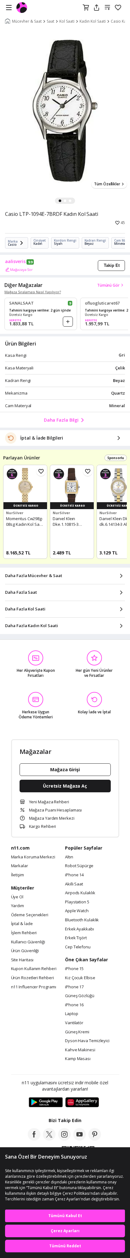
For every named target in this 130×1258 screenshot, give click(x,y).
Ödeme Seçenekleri (29, 915)
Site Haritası (22, 960)
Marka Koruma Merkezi (33, 857)
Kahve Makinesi (80, 1050)
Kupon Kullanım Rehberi (33, 968)
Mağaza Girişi (65, 769)
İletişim (17, 875)
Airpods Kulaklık (80, 893)
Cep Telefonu (78, 947)
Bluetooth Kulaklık (82, 920)
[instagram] (64, 1138)
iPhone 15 (74, 968)
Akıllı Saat (74, 884)
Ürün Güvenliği (25, 950)
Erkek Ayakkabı (79, 929)
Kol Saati (66, 21)
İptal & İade (22, 923)
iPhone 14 (74, 875)
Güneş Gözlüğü (79, 995)
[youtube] (79, 1138)
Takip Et (112, 265)
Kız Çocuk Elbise (80, 977)
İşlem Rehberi (24, 932)
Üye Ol (17, 897)
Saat (50, 21)
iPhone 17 (74, 987)
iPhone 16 (74, 1005)
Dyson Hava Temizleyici (87, 1040)
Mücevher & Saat (27, 21)
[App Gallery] (82, 1102)
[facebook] (34, 1138)
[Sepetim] (86, 8)
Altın (69, 857)
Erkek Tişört (76, 938)
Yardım (17, 905)
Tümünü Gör (108, 285)
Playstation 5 (77, 902)
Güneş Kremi (77, 1032)
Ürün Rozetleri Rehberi (32, 977)
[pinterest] (94, 1138)
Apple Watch (77, 910)
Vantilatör (74, 1022)
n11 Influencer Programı (33, 987)
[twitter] (49, 1138)
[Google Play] (46, 1102)
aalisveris (15, 261)
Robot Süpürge (79, 865)
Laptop (71, 1013)
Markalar (19, 865)
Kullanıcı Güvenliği (28, 942)
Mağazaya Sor (21, 269)
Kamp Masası (78, 1058)
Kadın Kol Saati (93, 21)
